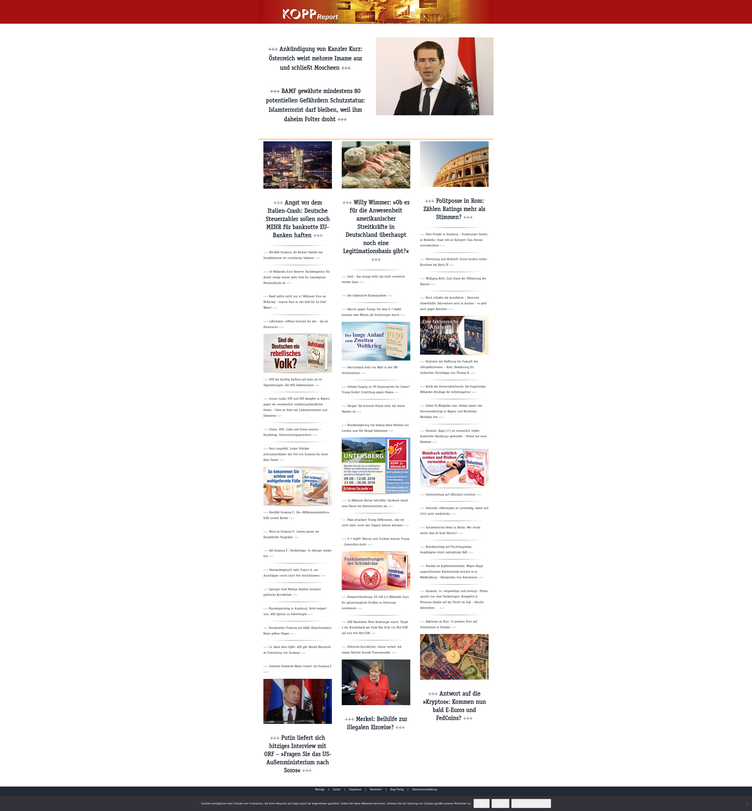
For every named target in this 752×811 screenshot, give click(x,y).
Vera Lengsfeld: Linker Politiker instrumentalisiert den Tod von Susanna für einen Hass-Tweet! (295, 454)
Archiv (337, 789)
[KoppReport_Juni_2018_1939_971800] (376, 323)
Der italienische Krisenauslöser (369, 295)
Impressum (355, 789)
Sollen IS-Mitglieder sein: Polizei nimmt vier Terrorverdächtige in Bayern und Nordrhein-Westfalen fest (451, 411)
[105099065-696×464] (376, 661)
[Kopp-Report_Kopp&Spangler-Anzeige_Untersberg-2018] (376, 439)
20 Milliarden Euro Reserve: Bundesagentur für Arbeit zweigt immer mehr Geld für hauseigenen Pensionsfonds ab (296, 277)
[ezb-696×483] (297, 143)
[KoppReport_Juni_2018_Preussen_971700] (454, 317)
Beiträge (319, 789)
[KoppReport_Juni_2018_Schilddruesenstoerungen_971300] (376, 553)
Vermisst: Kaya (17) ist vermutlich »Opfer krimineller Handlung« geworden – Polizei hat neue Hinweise (453, 436)
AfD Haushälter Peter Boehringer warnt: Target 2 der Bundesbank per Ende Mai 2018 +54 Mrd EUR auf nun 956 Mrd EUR (375, 627)
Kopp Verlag (397, 789)
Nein (500, 803)
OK (482, 803)
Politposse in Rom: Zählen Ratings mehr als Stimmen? (454, 209)
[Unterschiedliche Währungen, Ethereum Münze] (454, 635)
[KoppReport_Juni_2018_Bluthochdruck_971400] (454, 450)
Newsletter (376, 789)
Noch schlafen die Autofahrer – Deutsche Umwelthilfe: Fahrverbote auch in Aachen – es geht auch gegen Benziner (453, 303)
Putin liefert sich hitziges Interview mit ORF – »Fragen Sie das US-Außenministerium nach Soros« (297, 754)
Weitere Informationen (531, 803)
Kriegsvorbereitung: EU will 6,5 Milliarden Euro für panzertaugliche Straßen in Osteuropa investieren (375, 602)
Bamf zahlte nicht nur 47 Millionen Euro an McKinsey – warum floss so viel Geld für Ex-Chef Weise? (294, 301)
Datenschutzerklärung (424, 789)
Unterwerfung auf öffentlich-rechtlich (453, 494)
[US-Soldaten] (376, 143)
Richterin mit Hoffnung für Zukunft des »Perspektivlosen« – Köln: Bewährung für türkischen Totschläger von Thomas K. (449, 367)
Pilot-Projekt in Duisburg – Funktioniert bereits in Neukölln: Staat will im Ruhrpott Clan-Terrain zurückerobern (453, 239)
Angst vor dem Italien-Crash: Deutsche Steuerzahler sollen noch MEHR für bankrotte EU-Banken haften (298, 219)
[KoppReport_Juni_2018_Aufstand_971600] (297, 335)
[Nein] (747, 804)
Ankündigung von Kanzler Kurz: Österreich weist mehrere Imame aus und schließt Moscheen (315, 58)
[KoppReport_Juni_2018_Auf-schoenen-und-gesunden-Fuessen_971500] (297, 468)
